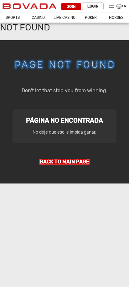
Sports (13, 17)
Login (92, 6)
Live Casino (64, 17)
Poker (91, 17)
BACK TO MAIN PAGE (64, 162)
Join (71, 6)
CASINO (38, 17)
